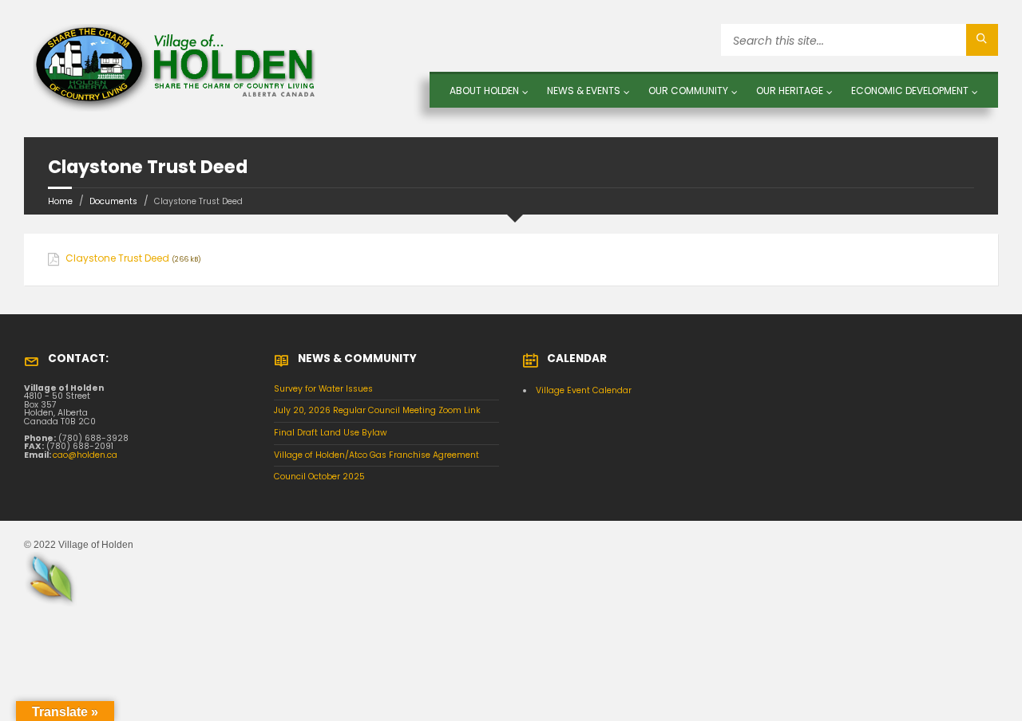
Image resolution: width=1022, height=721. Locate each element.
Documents (113, 201)
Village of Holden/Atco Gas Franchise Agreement (376, 455)
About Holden (484, 90)
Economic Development (910, 90)
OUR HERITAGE (789, 90)
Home (60, 201)
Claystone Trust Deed (117, 258)
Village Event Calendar (584, 390)
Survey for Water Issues (323, 389)
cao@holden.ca (85, 455)
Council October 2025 (319, 477)
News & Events (583, 90)
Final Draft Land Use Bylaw (330, 433)
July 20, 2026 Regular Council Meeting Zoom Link (377, 410)
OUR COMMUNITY (688, 90)
